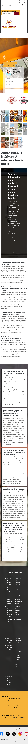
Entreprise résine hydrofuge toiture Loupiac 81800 (17, 668)
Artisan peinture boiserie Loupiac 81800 (9, 667)
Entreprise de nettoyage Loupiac (9, 581)
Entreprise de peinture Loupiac (18, 581)
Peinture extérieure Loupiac (18, 640)
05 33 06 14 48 (19, 5)
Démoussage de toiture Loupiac (10, 590)
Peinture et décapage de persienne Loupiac (9, 611)
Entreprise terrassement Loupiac (18, 601)
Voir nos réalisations (10, 63)
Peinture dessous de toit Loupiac (9, 632)
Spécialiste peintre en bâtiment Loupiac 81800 (9, 680)
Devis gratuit (23, 739)
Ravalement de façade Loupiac (10, 647)
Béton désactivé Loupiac (9, 601)
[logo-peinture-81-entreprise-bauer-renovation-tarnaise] (9, 24)
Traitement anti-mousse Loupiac (18, 622)
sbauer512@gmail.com (10, 5)
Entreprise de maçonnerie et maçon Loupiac (20, 592)
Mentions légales (14, 742)
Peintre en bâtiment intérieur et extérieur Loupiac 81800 (19, 652)
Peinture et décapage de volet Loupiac (17, 610)
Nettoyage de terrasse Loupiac (17, 632)
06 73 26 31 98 (24, 5)
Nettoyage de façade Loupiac (9, 640)
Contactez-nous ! (9, 66)
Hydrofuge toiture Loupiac (9, 621)
